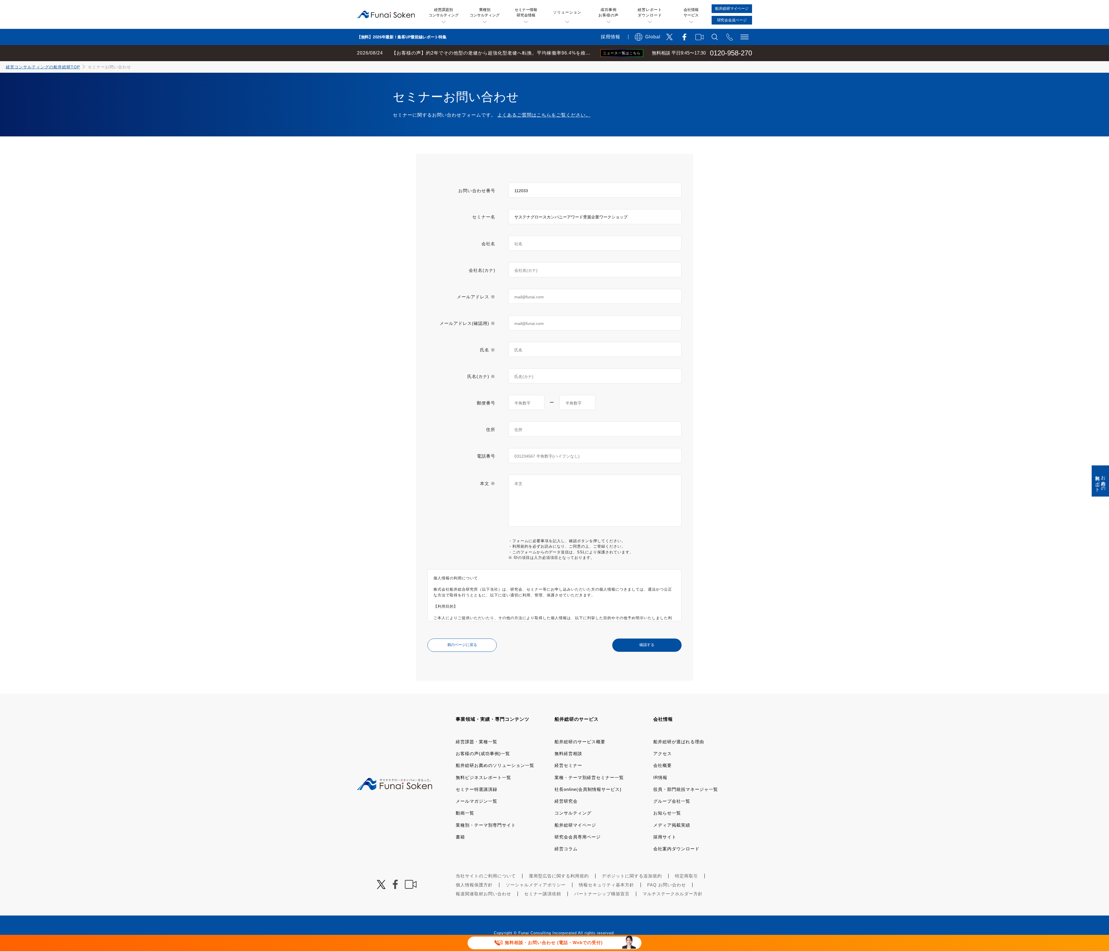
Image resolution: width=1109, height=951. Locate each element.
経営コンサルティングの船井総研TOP (43, 67)
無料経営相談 (568, 753)
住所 (490, 429)
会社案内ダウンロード (676, 848)
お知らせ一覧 (667, 812)
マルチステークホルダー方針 (673, 893)
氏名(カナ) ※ (481, 376)
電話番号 (486, 456)
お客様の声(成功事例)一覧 (483, 753)
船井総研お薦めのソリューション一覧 (495, 765)
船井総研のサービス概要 (579, 741)
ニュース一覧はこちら (622, 53)
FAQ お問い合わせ (666, 884)
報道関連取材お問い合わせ (483, 893)
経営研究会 (566, 801)
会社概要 (662, 765)
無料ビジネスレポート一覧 (483, 777)
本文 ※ (487, 483)
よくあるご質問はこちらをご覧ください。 (544, 115)
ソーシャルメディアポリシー (536, 884)
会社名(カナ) (482, 270)
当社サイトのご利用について (486, 875)
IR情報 (660, 777)
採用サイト (664, 836)
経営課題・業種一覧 (476, 741)
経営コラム (566, 848)
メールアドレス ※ (476, 296)
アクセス (662, 753)
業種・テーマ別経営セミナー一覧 (589, 777)
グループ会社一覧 (671, 801)
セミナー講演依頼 (542, 893)
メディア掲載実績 (671, 825)
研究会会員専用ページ (577, 836)
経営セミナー (568, 765)
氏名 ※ (487, 349)
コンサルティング (572, 812)
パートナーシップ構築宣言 (602, 893)
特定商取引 (686, 875)
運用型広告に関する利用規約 (559, 875)
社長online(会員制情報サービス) (588, 789)
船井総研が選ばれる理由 (678, 741)
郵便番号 (486, 402)
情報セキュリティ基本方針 (606, 884)
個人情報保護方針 (474, 884)
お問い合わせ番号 (476, 190)
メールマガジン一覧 (476, 801)
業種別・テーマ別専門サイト (486, 825)
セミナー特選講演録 (476, 789)
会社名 (488, 243)
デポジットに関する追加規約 (632, 875)
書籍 (460, 836)
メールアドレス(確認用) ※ (467, 323)
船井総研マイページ (575, 825)
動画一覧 (465, 812)
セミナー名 (483, 216)
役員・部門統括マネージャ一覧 (685, 789)
